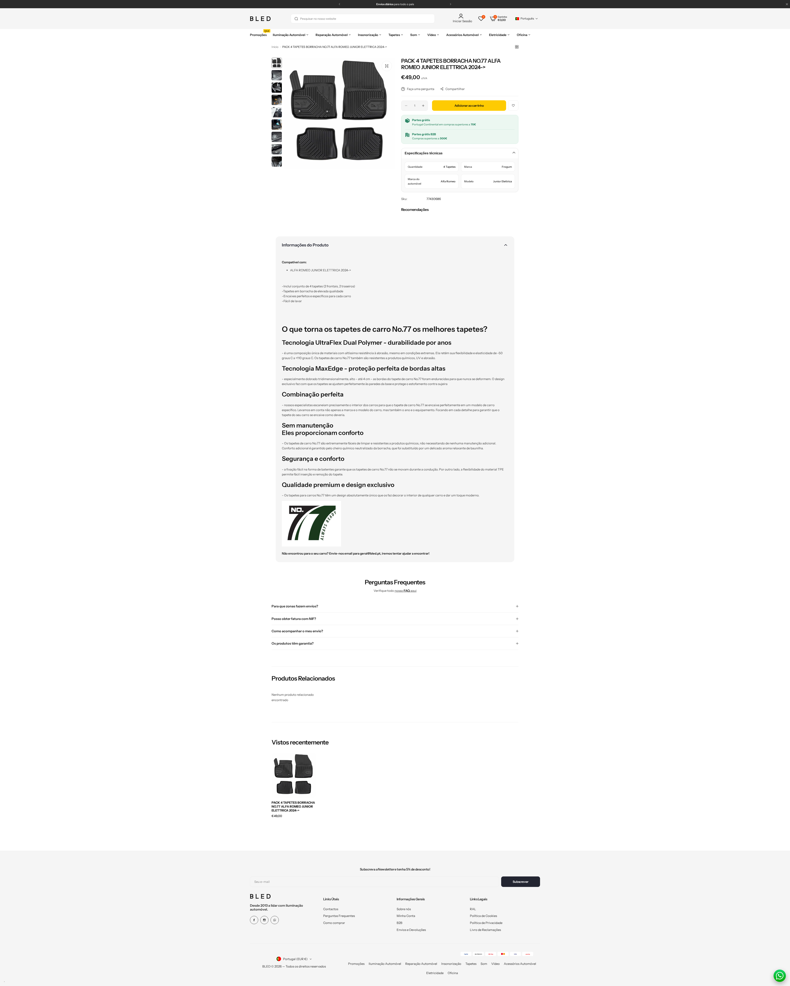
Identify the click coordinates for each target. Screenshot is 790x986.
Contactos (330, 909)
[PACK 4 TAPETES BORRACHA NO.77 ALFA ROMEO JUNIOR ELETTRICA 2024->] (294, 775)
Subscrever (521, 882)
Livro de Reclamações (485, 930)
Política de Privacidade (486, 923)
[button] (339, 4)
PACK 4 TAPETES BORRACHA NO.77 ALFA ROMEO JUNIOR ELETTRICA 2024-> (293, 806)
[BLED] (260, 18)
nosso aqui (406, 591)
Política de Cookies (483, 916)
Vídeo (495, 964)
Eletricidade (435, 973)
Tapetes (470, 964)
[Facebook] (254, 920)
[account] (462, 16)
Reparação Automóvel (421, 964)
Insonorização (451, 964)
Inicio (275, 47)
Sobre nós (404, 909)
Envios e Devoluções (411, 930)
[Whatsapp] (275, 920)
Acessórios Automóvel (520, 964)
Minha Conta (406, 916)
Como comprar (334, 923)
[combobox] (363, 18)
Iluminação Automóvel (385, 964)
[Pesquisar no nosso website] (296, 18)
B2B (399, 923)
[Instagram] (264, 920)
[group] (339, 113)
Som (484, 964)
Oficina (453, 973)
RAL (473, 909)
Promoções (356, 964)
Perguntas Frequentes (339, 916)
